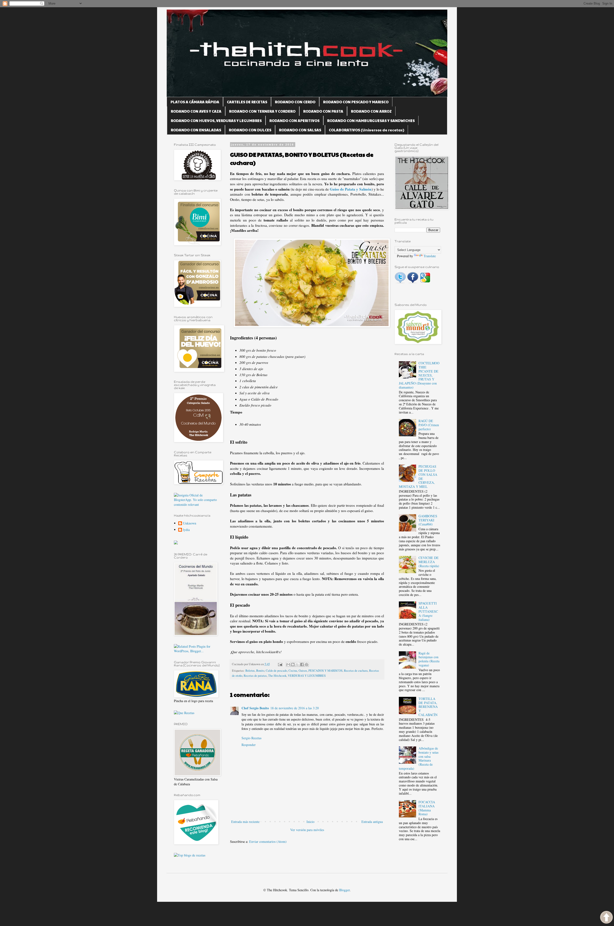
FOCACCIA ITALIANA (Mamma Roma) (427, 808)
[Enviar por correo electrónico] (288, 664)
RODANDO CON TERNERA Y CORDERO (262, 111)
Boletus (250, 671)
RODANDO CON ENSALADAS (196, 129)
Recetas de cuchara (356, 671)
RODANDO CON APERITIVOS (294, 120)
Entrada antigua (372, 821)
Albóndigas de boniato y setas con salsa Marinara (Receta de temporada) (419, 758)
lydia (186, 530)
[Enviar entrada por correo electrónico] (280, 664)
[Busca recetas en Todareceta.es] (189, 855)
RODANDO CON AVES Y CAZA (196, 111)
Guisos (303, 671)
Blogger (344, 890)
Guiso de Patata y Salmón (351, 189)
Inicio (310, 821)
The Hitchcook (277, 676)
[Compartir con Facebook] (302, 664)
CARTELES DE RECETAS (247, 101)
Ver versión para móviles (307, 829)
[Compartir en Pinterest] (306, 664)
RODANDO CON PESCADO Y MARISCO (356, 101)
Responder (249, 744)
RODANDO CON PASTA (323, 111)
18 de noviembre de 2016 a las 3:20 (294, 708)
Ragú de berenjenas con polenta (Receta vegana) (429, 659)
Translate (430, 256)
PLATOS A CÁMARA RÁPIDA (195, 101)
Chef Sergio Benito (255, 708)
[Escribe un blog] (292, 664)
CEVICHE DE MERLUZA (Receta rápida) (429, 561)
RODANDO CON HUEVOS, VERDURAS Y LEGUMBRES (216, 120)
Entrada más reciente (245, 821)
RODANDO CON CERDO (295, 101)
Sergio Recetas (251, 738)
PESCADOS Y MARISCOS (325, 671)
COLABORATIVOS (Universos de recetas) (366, 129)
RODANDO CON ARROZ (371, 111)
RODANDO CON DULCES (250, 129)
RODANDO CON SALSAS (300, 129)
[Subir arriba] (606, 918)
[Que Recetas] (184, 713)
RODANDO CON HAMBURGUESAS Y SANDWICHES (371, 120)
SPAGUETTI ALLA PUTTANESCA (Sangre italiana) (428, 611)
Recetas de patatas (255, 676)
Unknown (189, 523)
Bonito (260, 671)
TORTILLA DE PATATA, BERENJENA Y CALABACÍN (428, 706)
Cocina (293, 671)
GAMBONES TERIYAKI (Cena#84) (428, 520)
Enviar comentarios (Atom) (268, 841)
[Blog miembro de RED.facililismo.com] (176, 543)
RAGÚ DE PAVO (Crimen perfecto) (429, 425)
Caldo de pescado (276, 671)
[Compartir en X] (297, 664)
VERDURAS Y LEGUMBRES (307, 676)
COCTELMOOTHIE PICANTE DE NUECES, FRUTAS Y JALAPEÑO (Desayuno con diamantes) (419, 375)
